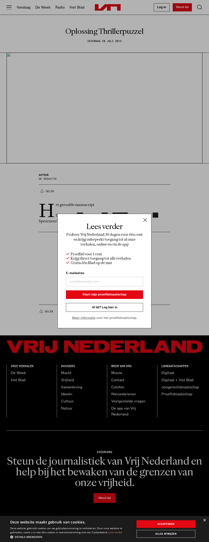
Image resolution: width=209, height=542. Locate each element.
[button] (70, 536)
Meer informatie (84, 318)
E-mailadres (75, 273)
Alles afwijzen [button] (166, 533)
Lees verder (115, 532)
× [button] (204, 520)
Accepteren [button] (166, 524)
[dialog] (104, 529)
